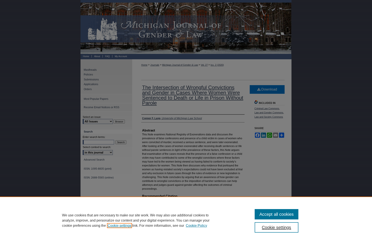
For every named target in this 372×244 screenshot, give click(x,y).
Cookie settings (119, 225)
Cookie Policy (196, 225)
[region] (186, 220)
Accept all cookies (276, 214)
